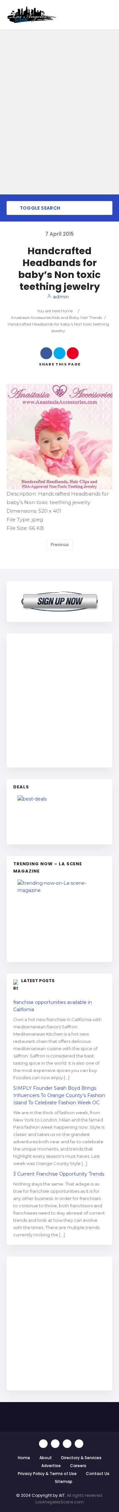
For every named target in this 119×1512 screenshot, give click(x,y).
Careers (78, 1465)
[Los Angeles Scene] (31, 15)
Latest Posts (38, 981)
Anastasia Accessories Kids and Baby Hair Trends (56, 317)
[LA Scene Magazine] (59, 917)
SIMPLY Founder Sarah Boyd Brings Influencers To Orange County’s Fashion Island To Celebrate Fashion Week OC (59, 1095)
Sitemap (63, 1481)
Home (67, 310)
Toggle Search (39, 208)
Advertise (51, 1465)
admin (60, 296)
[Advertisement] (59, 699)
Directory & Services (81, 1457)
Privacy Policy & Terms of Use (47, 1473)
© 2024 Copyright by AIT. (41, 1495)
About (45, 1457)
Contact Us (97, 1473)
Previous (60, 544)
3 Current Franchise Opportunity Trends (58, 1174)
